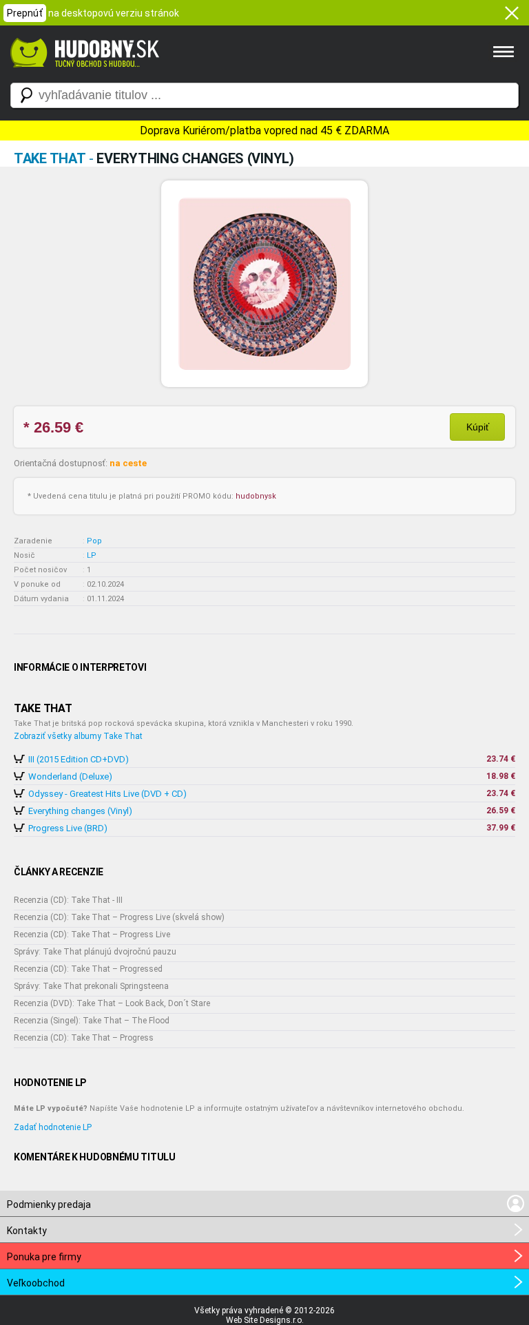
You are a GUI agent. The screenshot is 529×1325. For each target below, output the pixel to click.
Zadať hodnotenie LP (53, 1127)
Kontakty (27, 1230)
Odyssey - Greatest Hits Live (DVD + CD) (107, 794)
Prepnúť (25, 13)
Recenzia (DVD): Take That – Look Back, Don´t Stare (112, 1003)
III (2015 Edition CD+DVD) (78, 759)
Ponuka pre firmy (44, 1256)
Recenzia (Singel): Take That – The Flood (91, 1020)
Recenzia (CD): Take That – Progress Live (92, 934)
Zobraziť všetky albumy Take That (78, 736)
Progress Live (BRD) (67, 828)
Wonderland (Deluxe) (70, 776)
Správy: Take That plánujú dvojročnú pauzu (95, 952)
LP (91, 555)
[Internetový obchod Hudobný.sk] (82, 74)
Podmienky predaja (49, 1204)
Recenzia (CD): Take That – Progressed (88, 969)
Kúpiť (477, 426)
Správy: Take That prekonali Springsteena (91, 986)
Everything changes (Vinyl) (80, 811)
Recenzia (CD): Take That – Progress (84, 1038)
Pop (94, 540)
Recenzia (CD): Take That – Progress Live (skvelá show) (119, 917)
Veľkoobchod (36, 1283)
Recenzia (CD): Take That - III (68, 900)
